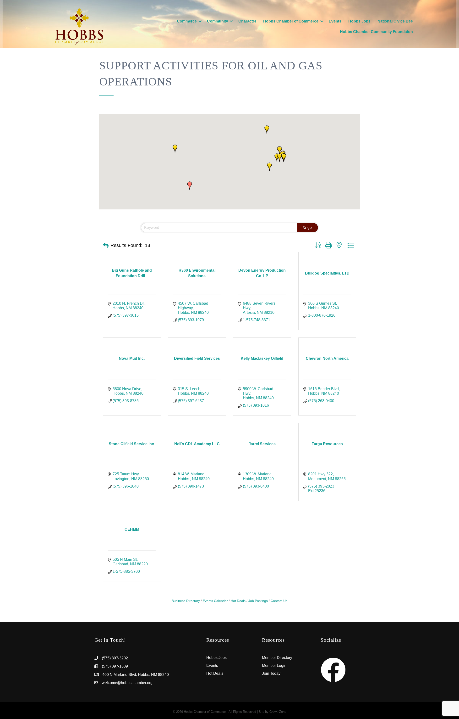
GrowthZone (277, 711)
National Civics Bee (395, 21)
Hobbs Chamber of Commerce (290, 21)
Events (335, 21)
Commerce (187, 21)
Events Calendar (215, 601)
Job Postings (258, 601)
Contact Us (279, 601)
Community (217, 21)
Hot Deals (238, 601)
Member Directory (277, 658)
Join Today (271, 673)
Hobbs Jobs (359, 21)
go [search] (309, 227)
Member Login (274, 665)
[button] (269, 167)
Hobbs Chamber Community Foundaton (376, 32)
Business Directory (186, 601)
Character (247, 21)
